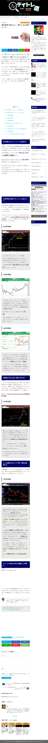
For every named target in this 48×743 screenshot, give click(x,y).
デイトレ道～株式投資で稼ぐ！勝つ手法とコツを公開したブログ (23, 741)
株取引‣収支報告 (36, 162)
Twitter (15, 716)
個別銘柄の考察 (36, 169)
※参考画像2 (9, 118)
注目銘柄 (34, 173)
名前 (2, 668)
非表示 (17, 106)
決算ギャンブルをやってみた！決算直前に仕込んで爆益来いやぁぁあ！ (41, 66)
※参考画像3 (9, 120)
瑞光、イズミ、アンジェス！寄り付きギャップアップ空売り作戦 (41, 92)
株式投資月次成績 (36, 166)
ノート (25, 14)
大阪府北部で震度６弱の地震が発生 (38, 140)
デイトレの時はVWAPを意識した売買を (14, 134)
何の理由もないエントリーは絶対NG (13, 110)
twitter (15, 712)
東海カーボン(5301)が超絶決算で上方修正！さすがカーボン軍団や (41, 85)
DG (7, 706)
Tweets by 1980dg (35, 224)
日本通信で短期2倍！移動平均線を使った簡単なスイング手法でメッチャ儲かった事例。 (38, 126)
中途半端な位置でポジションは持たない (14, 112)
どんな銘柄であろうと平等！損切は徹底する (15, 128)
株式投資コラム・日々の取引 (38, 155)
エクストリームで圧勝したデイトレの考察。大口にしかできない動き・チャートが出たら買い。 (38, 75)
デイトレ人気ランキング (12, 599)
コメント (3, 655)
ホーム (28, 14)
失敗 (23, 637)
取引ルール (21, 14)
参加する (45, 214)
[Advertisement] (16, 94)
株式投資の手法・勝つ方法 (38, 159)
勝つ (19, 637)
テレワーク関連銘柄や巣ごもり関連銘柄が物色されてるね (38, 112)
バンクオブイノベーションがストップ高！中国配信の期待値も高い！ (38, 119)
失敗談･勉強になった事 (7, 637)
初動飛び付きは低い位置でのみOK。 (13, 123)
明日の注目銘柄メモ (37, 150)
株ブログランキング (23, 599)
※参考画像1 (9, 115)
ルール (15, 637)
